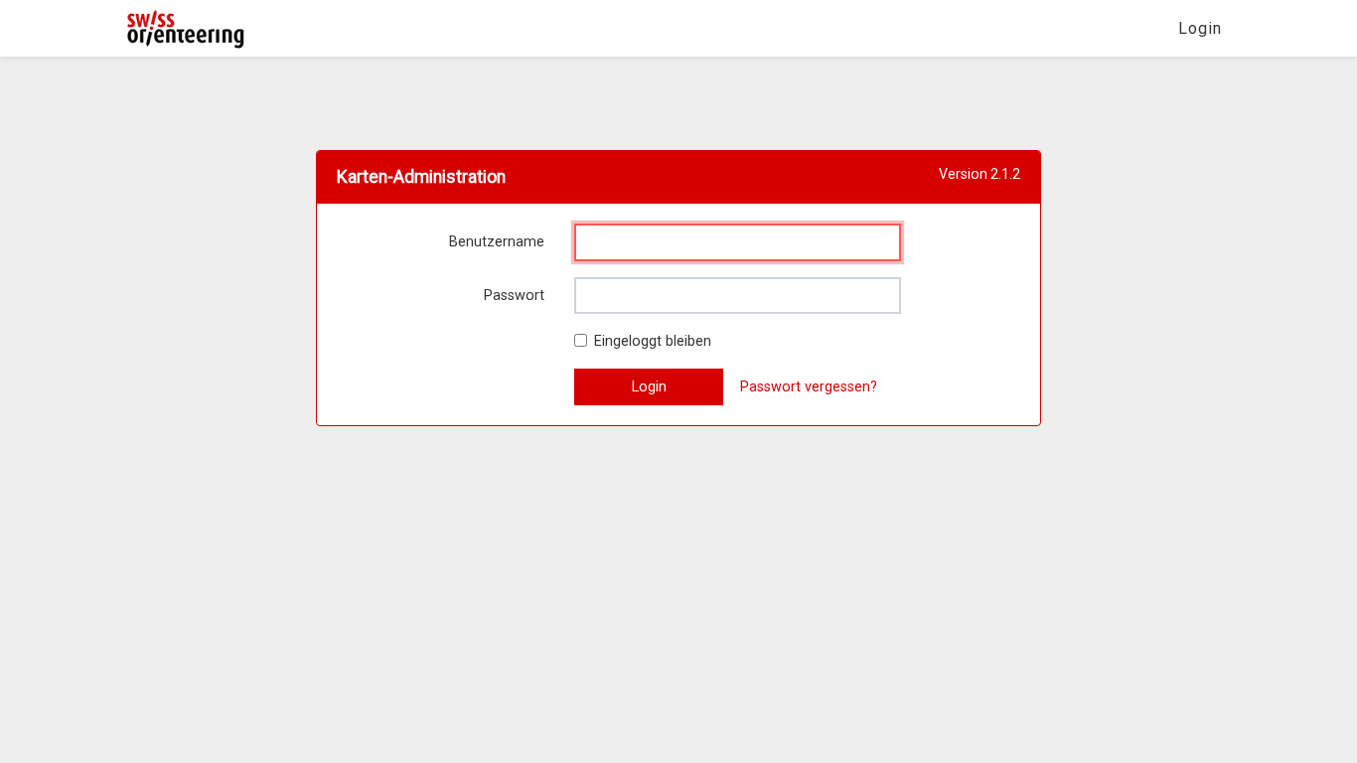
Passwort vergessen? (808, 387)
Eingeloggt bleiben (652, 341)
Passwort (514, 295)
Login (1200, 28)
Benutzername (496, 241)
